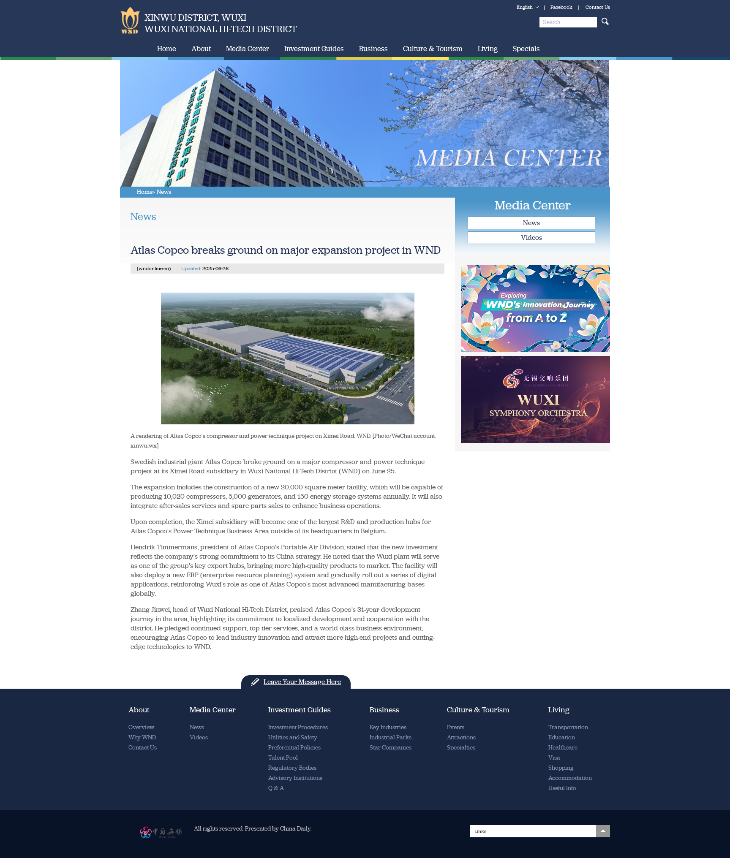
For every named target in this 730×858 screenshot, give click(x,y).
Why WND (142, 737)
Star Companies (390, 747)
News (531, 223)
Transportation (568, 727)
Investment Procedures (298, 727)
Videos (531, 238)
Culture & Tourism (433, 48)
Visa (554, 757)
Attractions (461, 737)
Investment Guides (314, 48)
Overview (141, 727)
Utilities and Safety (292, 737)
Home (166, 48)
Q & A (276, 788)
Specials (526, 48)
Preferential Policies (294, 747)
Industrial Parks (390, 737)
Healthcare (562, 747)
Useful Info (562, 788)
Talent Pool (283, 757)
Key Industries (388, 727)
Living (488, 48)
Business (373, 48)
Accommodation (570, 778)
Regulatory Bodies (292, 767)
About (201, 48)
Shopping (561, 767)
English (525, 7)
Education (561, 737)
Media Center (247, 48)
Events (455, 727)
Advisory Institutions (295, 778)
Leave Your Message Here (302, 682)
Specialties (461, 747)
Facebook (561, 7)
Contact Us (598, 7)
